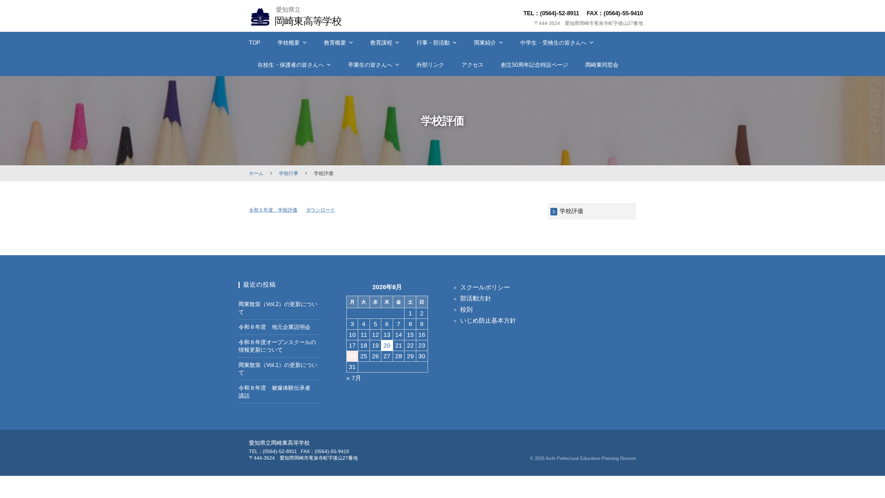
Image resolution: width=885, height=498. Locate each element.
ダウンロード (320, 210)
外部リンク (430, 65)
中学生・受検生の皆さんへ (553, 43)
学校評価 (571, 211)
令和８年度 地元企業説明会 (274, 327)
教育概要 (335, 43)
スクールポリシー (485, 287)
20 (386, 345)
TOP (254, 43)
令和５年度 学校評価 (273, 210)
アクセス (473, 65)
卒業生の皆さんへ (370, 65)
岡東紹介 (485, 43)
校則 (466, 309)
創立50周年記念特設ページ (534, 65)
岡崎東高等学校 (307, 21)
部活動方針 (475, 298)
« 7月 (353, 378)
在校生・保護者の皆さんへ (291, 65)
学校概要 (289, 43)
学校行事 (288, 173)
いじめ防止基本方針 (488, 320)
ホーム (256, 173)
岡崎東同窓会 (601, 65)
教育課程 (381, 43)
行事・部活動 (433, 43)
